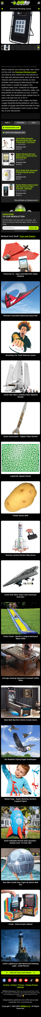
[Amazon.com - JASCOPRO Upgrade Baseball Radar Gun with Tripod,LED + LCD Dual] (8, 144)
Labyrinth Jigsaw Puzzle (20, 476)
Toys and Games (27, 236)
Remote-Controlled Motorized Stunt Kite (20, 316)
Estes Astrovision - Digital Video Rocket (21, 436)
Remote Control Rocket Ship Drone (21, 555)
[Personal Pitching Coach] (7, 47)
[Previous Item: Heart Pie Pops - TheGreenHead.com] (2, 8)
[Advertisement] (20, 58)
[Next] (38, 47)
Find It (7, 123)
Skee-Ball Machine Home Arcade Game (20, 720)
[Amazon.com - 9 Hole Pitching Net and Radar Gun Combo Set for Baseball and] (8, 159)
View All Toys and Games (20, 973)
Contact (14, 985)
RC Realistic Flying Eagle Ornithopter (20, 759)
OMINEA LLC (25, 1006)
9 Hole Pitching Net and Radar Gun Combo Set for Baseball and (26, 156)
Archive (6, 985)
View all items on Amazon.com (25, 200)
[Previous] (2, 47)
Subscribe (34, 228)
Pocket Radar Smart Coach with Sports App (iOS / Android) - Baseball (27, 186)
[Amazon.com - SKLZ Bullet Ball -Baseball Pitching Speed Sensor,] (8, 174)
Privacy (25, 230)
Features (20, 123)
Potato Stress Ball (20, 516)
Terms (19, 230)
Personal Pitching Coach (25, 72)
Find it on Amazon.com (14, 132)
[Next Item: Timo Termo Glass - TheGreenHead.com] (38, 8)
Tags (33, 123)
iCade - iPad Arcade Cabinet (20, 924)
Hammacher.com (11, 127)
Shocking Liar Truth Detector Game (20, 355)
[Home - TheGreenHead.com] (20, 3)
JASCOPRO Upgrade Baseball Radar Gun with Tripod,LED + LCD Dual (26, 140)
